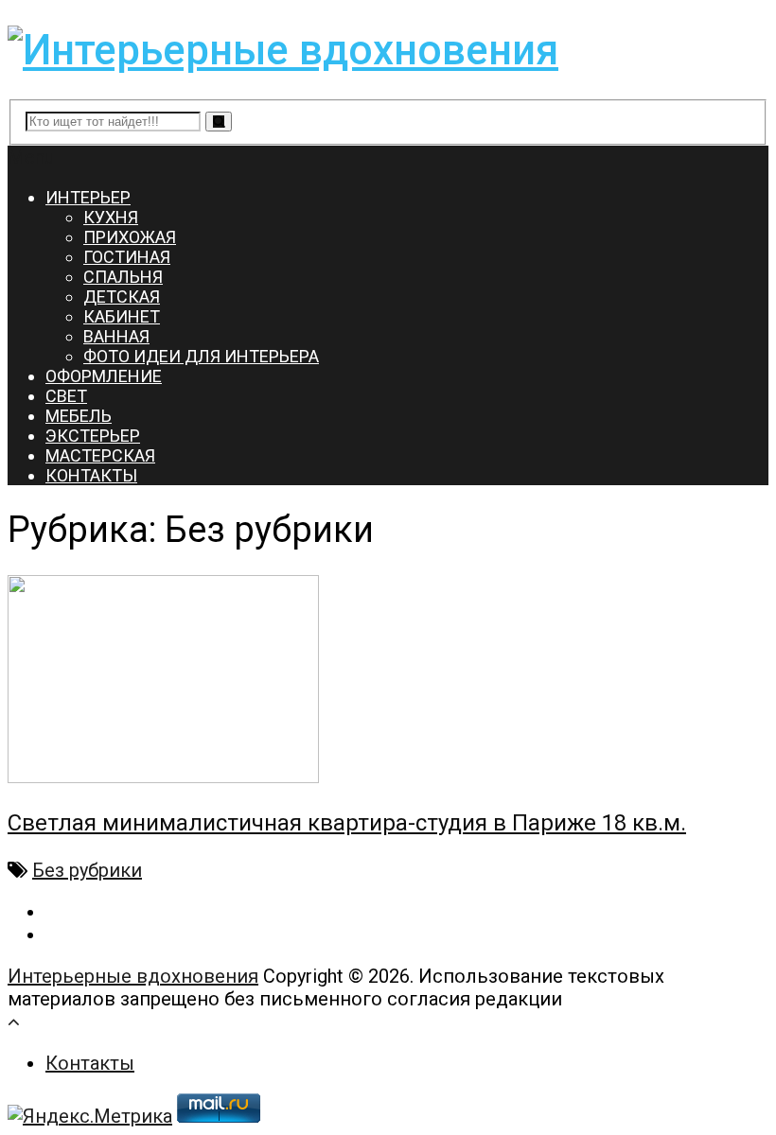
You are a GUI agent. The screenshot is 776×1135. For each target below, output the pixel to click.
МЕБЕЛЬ (78, 416)
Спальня (123, 277)
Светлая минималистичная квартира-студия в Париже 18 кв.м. (347, 823)
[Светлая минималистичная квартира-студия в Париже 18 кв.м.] (388, 681)
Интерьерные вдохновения (133, 976)
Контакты (89, 1063)
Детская (121, 296)
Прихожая (129, 237)
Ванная (116, 336)
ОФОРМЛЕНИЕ (103, 376)
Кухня (110, 217)
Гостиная (126, 257)
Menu (31, 157)
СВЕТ (66, 396)
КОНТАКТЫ (91, 475)
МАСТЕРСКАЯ (100, 455)
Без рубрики (87, 870)
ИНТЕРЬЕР (88, 197)
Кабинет (121, 316)
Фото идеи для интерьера (201, 356)
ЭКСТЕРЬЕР (92, 435)
